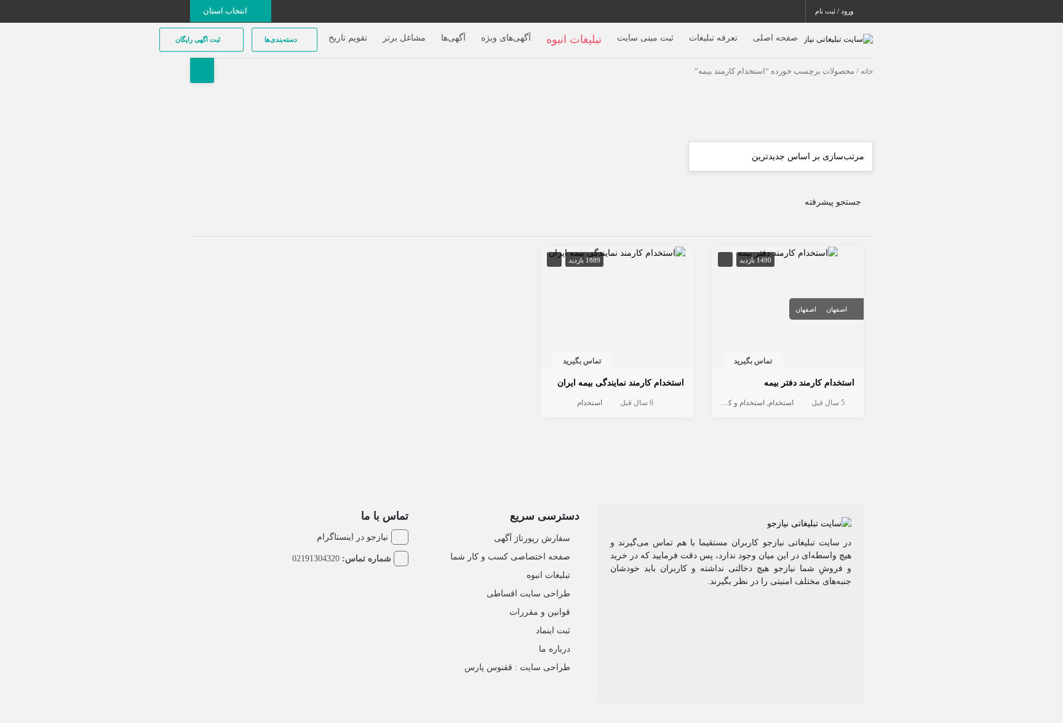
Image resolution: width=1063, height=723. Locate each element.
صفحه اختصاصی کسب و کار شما (510, 556)
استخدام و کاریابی (737, 402)
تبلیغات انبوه (548, 575)
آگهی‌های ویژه (506, 37)
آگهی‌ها (453, 37)
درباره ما (554, 649)
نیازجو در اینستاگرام (352, 537)
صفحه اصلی (775, 37)
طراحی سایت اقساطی (528, 593)
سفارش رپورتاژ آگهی (532, 538)
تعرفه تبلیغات (713, 37)
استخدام (781, 402)
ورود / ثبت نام (835, 11)
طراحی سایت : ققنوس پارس (517, 667)
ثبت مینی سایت (645, 37)
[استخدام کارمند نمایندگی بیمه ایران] (617, 252)
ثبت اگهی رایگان (198, 39)
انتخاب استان (226, 10)
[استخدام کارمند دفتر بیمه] (788, 252)
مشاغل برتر (404, 37)
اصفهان (836, 309)
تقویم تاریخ (347, 37)
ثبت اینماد (553, 630)
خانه (867, 71)
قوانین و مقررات (539, 612)
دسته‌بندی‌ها (282, 39)
